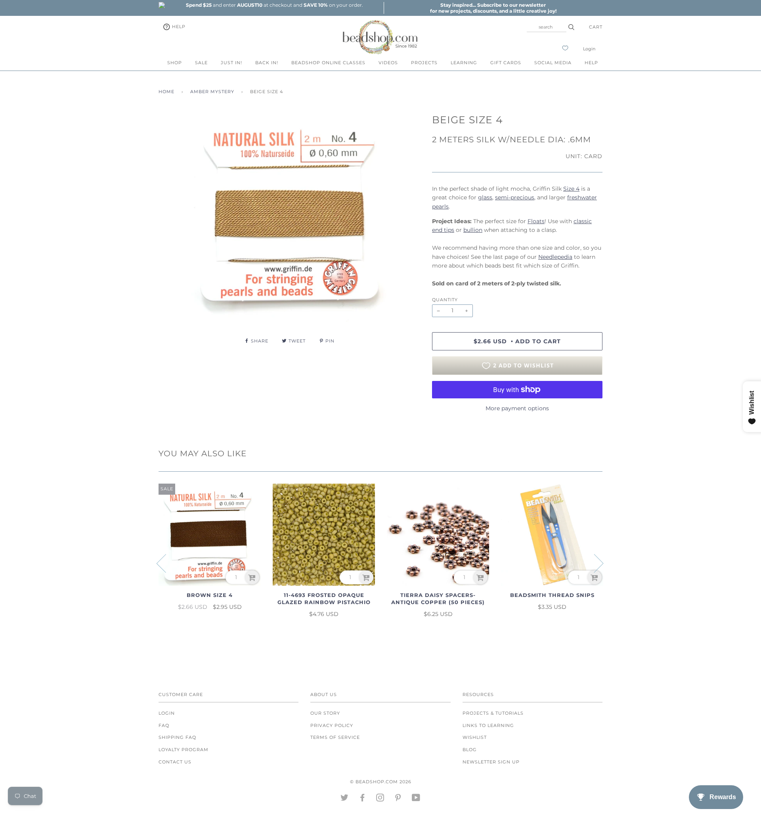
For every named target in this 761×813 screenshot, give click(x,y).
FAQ (164, 725)
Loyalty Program (183, 749)
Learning (464, 62)
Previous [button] (166, 563)
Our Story (325, 713)
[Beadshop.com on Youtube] (416, 799)
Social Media (553, 62)
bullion (472, 229)
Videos (388, 62)
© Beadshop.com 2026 (380, 781)
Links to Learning (488, 725)
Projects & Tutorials (493, 713)
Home (166, 91)
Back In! (266, 62)
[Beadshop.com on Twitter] (344, 799)
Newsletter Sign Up (491, 762)
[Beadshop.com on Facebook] (362, 799)
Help (177, 26)
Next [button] (593, 563)
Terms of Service (335, 737)
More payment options (517, 408)
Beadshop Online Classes (328, 62)
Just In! (231, 62)
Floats (536, 221)
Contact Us (175, 762)
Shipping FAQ (177, 737)
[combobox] (546, 27)
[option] (274, 5)
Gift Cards (505, 62)
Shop (174, 62)
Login (589, 49)
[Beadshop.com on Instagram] (380, 799)
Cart (595, 27)
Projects (424, 62)
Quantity (445, 299)
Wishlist (475, 737)
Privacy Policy (331, 725)
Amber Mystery (212, 91)
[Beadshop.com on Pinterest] (398, 799)
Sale (201, 62)
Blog (470, 749)
